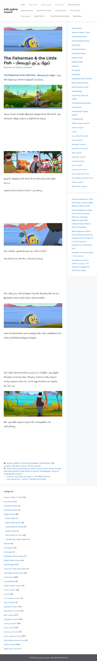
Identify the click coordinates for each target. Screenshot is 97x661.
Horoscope (76, 74)
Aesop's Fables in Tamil (16, 463)
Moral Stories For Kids (80, 87)
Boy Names (76, 45)
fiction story (11, 468)
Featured (75, 66)
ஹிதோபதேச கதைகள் (79, 186)
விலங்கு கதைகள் (46, 5)
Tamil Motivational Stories (81, 103)
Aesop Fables (77, 28)
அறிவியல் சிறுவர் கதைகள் (81, 123)
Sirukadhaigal (32, 463)
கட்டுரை (74, 132)
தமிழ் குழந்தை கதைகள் (11, 10)
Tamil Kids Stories (74, 5)
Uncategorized (77, 119)
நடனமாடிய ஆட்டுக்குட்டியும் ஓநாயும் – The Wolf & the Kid (28, 476)
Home (23, 5)
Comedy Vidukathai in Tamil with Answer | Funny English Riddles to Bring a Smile (82, 202)
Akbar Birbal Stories (79, 37)
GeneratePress (62, 658)
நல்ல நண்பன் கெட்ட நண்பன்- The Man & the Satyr (26, 479)
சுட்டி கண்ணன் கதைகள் (80, 136)
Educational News (78, 53)
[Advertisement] (33, 137)
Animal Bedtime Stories (81, 41)
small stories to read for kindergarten (35, 471)
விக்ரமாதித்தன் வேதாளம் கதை (82, 178)
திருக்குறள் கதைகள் (27, 10)
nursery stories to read (51, 468)
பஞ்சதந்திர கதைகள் (19, 466)
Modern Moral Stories (80, 83)
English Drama (77, 58)
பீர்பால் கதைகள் (25, 16)
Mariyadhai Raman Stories (82, 79)
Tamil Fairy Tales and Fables (59, 16)
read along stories (11, 471)
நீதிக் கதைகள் (59, 5)
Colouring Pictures (79, 49)
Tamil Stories (33, 5)
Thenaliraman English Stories (16, 539)
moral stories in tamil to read (29, 468)
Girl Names (76, 70)
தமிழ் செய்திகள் (77, 140)
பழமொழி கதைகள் (60, 10)
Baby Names (77, 16)
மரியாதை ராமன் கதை (79, 169)
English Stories (39, 16)
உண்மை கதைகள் (75, 10)
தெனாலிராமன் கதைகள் (44, 10)
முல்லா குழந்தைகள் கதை (80, 174)
